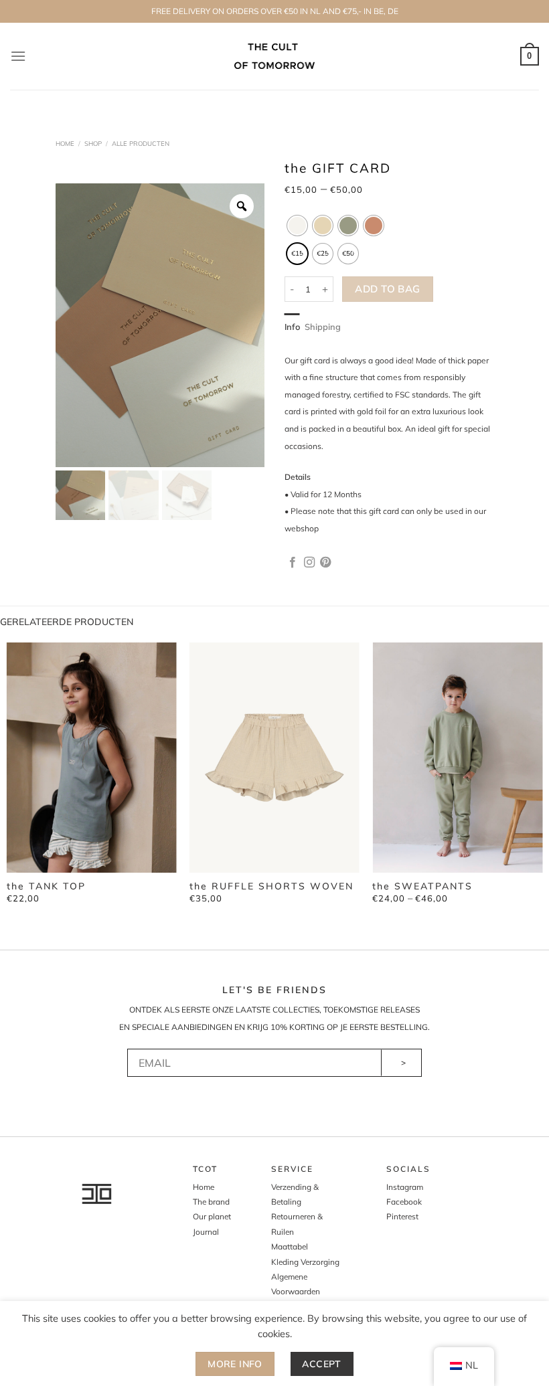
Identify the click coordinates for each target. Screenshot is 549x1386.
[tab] (292, 326)
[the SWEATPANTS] (457, 757)
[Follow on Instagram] (309, 563)
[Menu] (18, 55)
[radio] (297, 225)
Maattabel (289, 1246)
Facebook (404, 1202)
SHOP (93, 143)
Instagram (404, 1187)
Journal (206, 1232)
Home (65, 143)
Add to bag (387, 288)
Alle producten (140, 143)
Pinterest (402, 1216)
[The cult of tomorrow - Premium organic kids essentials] (274, 56)
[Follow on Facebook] (292, 563)
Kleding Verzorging (305, 1262)
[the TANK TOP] (92, 757)
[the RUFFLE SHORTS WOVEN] (274, 757)
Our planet (212, 1216)
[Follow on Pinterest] (325, 563)
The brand (211, 1202)
